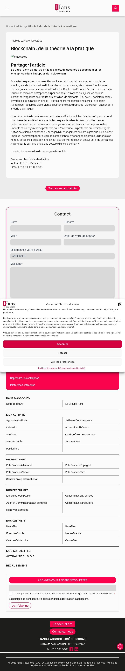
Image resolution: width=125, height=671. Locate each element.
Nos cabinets (16, 520)
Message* (16, 263)
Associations (72, 441)
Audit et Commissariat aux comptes (26, 502)
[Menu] (7, 8)
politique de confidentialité (27, 598)
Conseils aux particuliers (79, 502)
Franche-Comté (15, 533)
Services (11, 434)
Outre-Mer (71, 540)
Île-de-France (73, 533)
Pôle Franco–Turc (75, 472)
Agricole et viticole (17, 420)
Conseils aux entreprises (79, 495)
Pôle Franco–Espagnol (78, 465)
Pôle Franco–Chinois (17, 472)
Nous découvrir (14, 403)
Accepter (62, 343)
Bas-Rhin (70, 526)
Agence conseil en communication (59, 662)
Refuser (62, 352)
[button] (120, 304)
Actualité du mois (20, 556)
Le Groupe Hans (74, 403)
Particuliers (12, 448)
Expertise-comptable (18, 495)
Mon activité (15, 414)
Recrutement (16, 565)
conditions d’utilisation (62, 598)
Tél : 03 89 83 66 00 (57, 649)
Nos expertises (17, 490)
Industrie (11, 427)
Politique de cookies (47, 368)
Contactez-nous (62, 631)
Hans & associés (18, 398)
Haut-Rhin (11, 526)
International (16, 459)
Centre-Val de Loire (17, 540)
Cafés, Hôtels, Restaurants (80, 434)
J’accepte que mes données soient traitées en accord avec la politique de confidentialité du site (64, 593)
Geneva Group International (21, 479)
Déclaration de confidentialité (71, 368)
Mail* (13, 235)
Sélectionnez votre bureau (26, 249)
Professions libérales (77, 427)
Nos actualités (14, 26)
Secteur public (14, 441)
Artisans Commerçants (78, 420)
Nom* (13, 221)
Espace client (62, 624)
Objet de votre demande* (79, 235)
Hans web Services (17, 509)
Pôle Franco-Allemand (19, 465)
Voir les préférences (63, 361)
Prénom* (69, 221)
